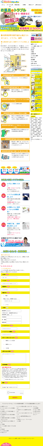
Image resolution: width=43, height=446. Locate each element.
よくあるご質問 (34, 55)
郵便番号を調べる (13, 313)
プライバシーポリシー (36, 65)
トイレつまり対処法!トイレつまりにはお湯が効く (38, 81)
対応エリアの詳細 (35, 139)
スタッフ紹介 (34, 61)
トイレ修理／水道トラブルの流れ (36, 47)
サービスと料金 (10, 5)
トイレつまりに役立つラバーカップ (38, 84)
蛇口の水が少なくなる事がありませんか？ (38, 101)
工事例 (24, 4)
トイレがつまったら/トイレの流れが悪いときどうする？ (38, 77)
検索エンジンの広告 (10, 340)
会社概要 (33, 59)
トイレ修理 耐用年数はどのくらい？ (38, 89)
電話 (6, 295)
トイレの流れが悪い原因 (38, 98)
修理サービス (34, 44)
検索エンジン (8, 344)
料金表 (32, 49)
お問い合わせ (38, 4)
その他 (7, 348)
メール (6, 304)
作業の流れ (17, 4)
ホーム (3, 4)
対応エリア (31, 4)
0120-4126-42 (7, 266)
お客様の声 (33, 53)
